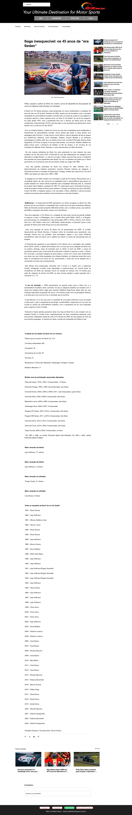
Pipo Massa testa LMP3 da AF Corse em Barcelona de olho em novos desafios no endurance (57, 770)
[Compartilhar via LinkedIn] (34, 736)
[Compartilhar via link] (38, 736)
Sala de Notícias (39, 26)
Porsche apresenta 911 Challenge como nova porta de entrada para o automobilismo (28, 770)
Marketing (27, 26)
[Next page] (113, 124)
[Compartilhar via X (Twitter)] (29, 736)
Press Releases (53, 26)
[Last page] (117, 124)
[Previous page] (103, 124)
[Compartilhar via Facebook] (25, 736)
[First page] (99, 124)
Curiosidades (66, 26)
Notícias (18, 26)
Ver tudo (97, 748)
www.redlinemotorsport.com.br (75, 811)
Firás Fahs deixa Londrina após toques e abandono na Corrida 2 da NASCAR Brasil (86, 770)
